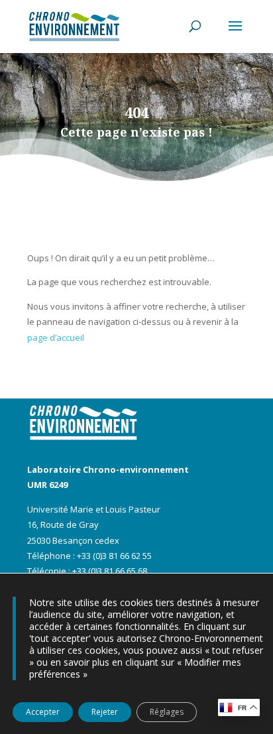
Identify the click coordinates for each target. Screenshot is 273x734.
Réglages (167, 711)
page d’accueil (55, 337)
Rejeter (104, 711)
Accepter (43, 711)
